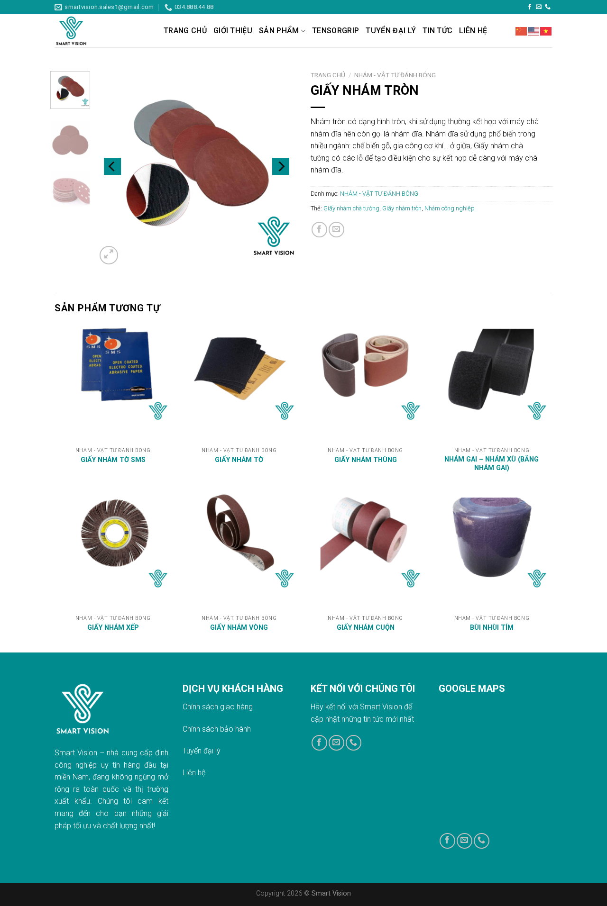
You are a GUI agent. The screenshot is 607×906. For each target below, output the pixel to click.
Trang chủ (328, 75)
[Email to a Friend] (336, 229)
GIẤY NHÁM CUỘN (366, 628)
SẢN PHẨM (279, 30)
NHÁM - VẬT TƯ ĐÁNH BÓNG (395, 75)
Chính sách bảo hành (217, 729)
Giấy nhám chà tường (351, 208)
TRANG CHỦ (185, 30)
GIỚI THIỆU (232, 30)
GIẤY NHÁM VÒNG (239, 628)
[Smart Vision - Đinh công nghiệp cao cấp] (102, 30)
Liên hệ (194, 772)
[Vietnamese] (546, 31)
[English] (534, 31)
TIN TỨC (437, 30)
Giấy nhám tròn (402, 208)
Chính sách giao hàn (215, 706)
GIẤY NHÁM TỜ (239, 460)
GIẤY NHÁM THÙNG (365, 460)
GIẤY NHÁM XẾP (113, 628)
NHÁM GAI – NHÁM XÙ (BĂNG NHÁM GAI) (491, 463)
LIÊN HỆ (473, 30)
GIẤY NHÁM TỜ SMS (113, 460)
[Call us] (548, 7)
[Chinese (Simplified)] (521, 31)
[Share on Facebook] (319, 229)
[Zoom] (109, 255)
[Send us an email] (539, 7)
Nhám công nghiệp (449, 208)
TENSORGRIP (335, 30)
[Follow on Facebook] (530, 7)
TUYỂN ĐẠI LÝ (391, 30)
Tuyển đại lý (202, 750)
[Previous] (112, 166)
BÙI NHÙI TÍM (492, 628)
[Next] (280, 166)
